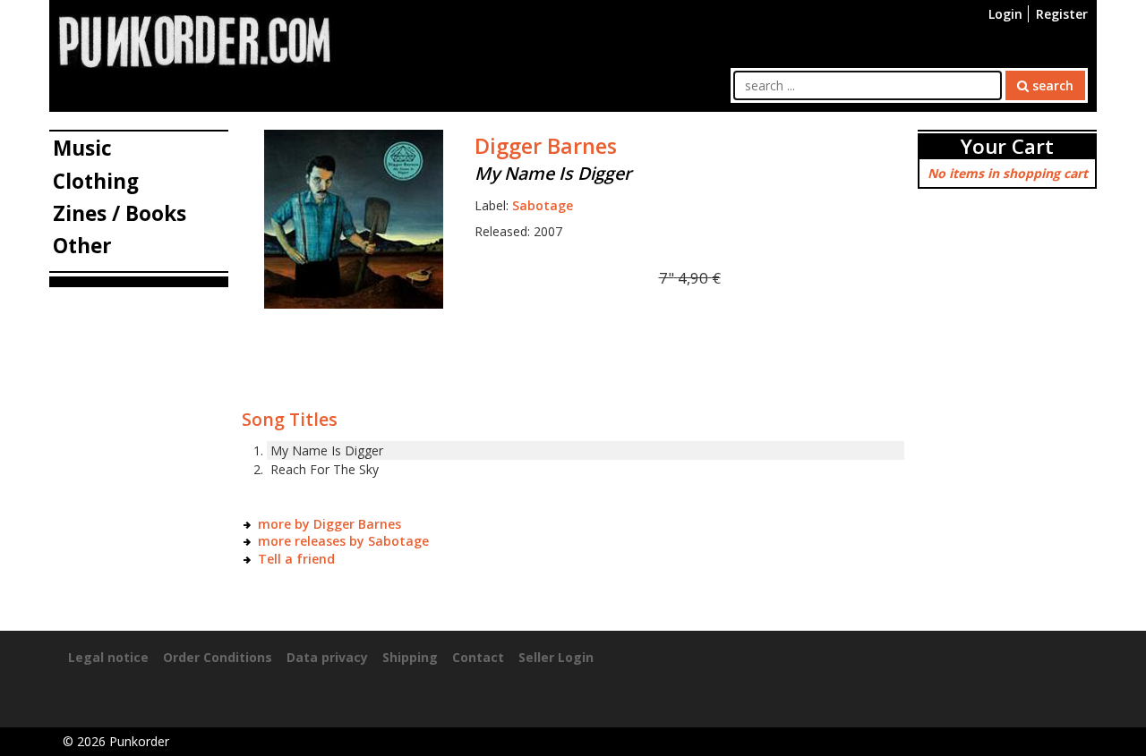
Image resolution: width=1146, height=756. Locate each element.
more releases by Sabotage (343, 540)
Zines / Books (119, 213)
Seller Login (556, 657)
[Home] (194, 39)
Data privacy (327, 657)
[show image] (353, 217)
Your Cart (1007, 146)
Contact (478, 657)
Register (1062, 13)
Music (82, 148)
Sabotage (542, 205)
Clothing (96, 181)
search (1051, 85)
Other (82, 245)
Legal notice (108, 657)
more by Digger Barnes (329, 523)
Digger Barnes (546, 146)
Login (1005, 13)
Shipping (410, 657)
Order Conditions (217, 657)
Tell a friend (296, 558)
